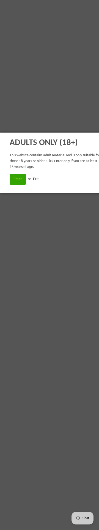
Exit (36, 179)
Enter (17, 179)
